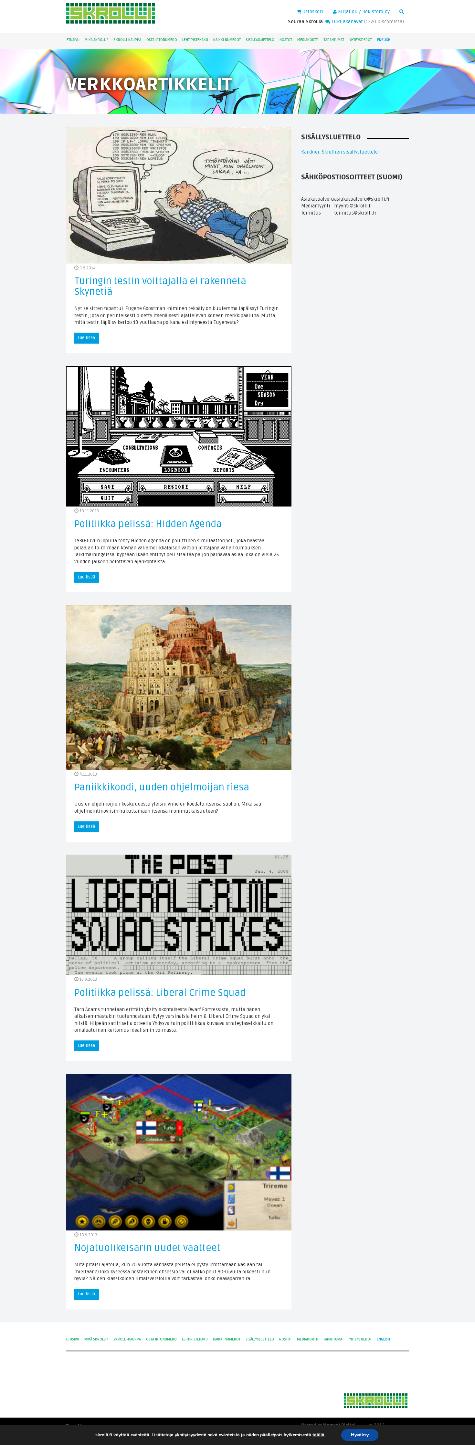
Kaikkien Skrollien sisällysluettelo (339, 152)
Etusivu (73, 40)
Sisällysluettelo (260, 40)
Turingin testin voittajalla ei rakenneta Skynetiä (160, 286)
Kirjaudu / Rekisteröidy (363, 12)
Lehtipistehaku (195, 40)
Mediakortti (308, 40)
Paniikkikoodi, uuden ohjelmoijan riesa (161, 787)
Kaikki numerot (227, 40)
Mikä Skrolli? (97, 40)
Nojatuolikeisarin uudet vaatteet (147, 1248)
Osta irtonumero (161, 40)
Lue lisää (86, 337)
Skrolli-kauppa (127, 40)
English (383, 40)
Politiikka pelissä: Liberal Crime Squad (160, 993)
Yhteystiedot (360, 40)
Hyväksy (360, 1435)
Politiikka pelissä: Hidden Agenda (148, 524)
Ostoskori (312, 12)
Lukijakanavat (346, 22)
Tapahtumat (334, 40)
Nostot (286, 40)
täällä (318, 1435)
